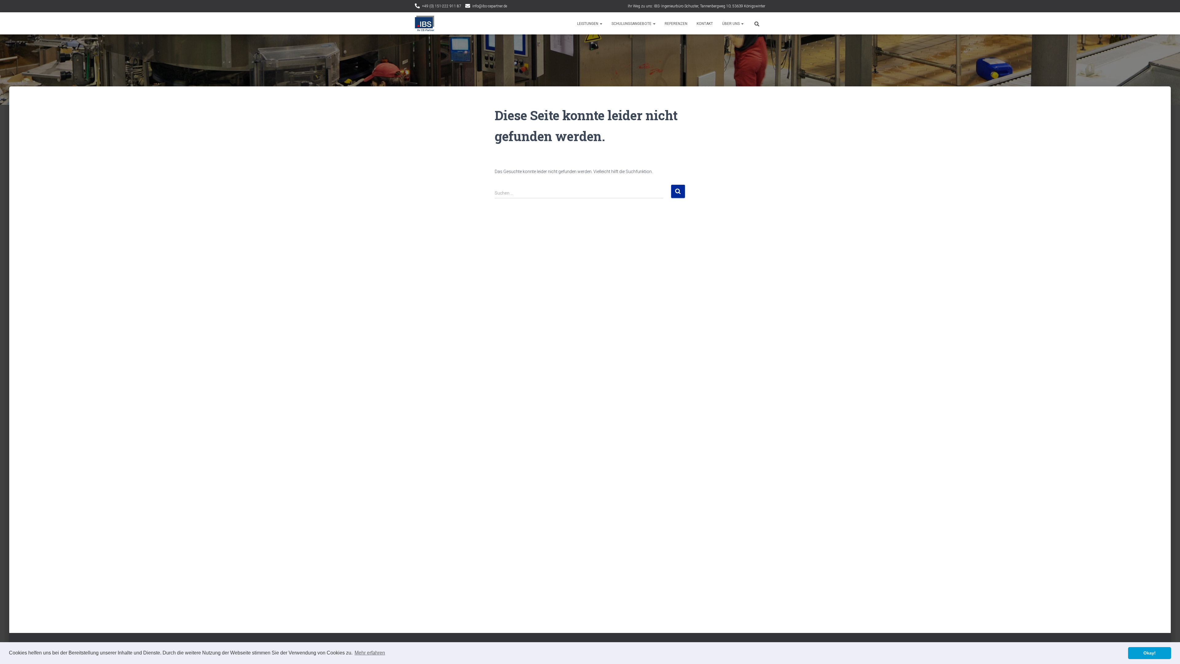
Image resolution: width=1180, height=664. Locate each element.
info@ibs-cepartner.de (489, 6)
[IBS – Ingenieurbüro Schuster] (424, 23)
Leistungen (588, 24)
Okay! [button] (1149, 652)
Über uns (731, 24)
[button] (600, 24)
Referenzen (676, 24)
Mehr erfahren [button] (370, 652)
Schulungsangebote (632, 24)
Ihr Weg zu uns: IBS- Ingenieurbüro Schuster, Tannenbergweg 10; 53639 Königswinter (696, 6)
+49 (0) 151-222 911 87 (441, 6)
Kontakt (705, 24)
